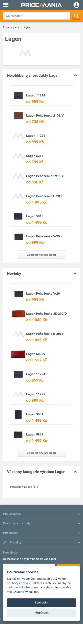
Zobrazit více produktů (41, 254)
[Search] (76, 16)
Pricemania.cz (11, 27)
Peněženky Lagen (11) (24, 486)
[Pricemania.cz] (41, 5)
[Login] (76, 6)
